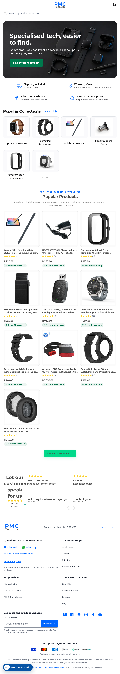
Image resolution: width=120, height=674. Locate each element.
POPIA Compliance (13, 597)
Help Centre (9, 561)
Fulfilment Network (71, 590)
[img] (15, 500)
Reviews (66, 597)
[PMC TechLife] (60, 4)
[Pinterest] (79, 614)
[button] (69, 508)
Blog (64, 603)
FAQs (18, 561)
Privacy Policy (10, 584)
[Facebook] (72, 614)
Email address (10, 618)
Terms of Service (12, 590)
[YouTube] (100, 614)
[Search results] (5, 13)
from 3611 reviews (13, 505)
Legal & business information (51, 668)
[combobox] (60, 13)
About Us (66, 584)
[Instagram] (86, 614)
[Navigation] (5, 5)
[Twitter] (65, 614)
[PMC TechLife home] (12, 527)
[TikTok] (93, 614)
